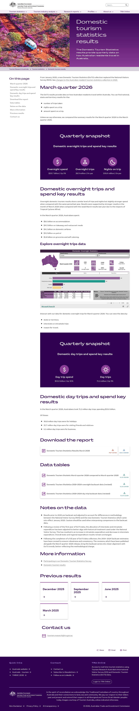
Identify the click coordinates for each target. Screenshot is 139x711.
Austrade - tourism (20, 672)
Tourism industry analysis (46, 12)
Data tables (15, 103)
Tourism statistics (18, 12)
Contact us (15, 117)
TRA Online (125, 12)
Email (111, 650)
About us (108, 12)
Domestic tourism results (54, 565)
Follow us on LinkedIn (63, 675)
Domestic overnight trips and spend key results (22, 88)
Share (100, 650)
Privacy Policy (33, 706)
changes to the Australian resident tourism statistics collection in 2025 (86, 80)
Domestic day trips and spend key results (23, 94)
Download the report (19, 99)
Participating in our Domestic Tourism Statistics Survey (67, 561)
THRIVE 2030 (18, 675)
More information (17, 110)
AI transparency (50, 706)
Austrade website (20, 669)
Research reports (73, 12)
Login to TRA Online (101, 682)
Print (123, 650)
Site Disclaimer (15, 706)
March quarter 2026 (19, 84)
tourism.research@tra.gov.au (60, 636)
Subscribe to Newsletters (65, 672)
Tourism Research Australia (19, 69)
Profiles (92, 12)
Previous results (17, 113)
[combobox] (115, 5)
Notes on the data (18, 106)
